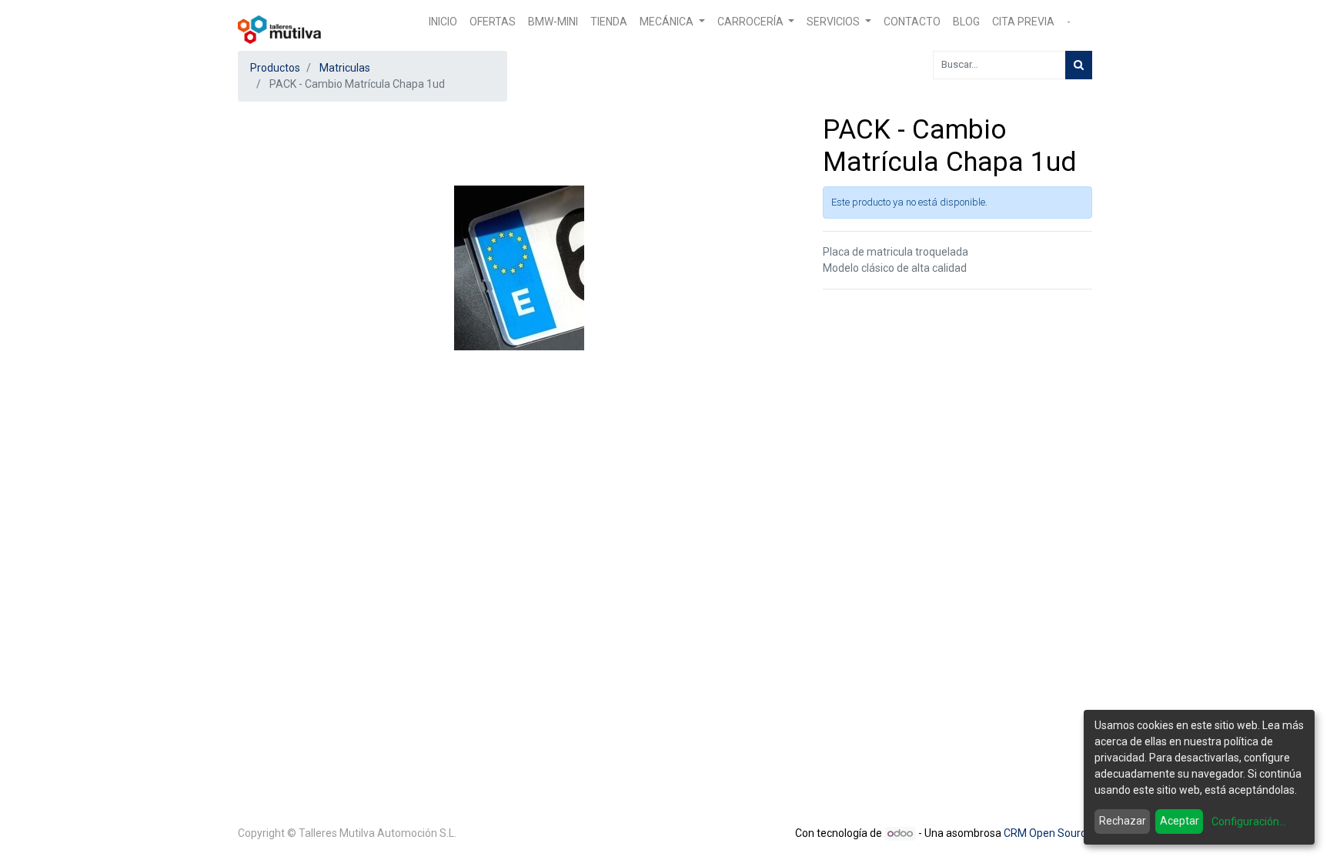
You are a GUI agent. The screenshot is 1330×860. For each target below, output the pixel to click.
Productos (275, 68)
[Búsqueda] (1078, 65)
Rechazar (1122, 821)
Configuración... (1248, 821)
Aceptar (1179, 821)
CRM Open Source (1048, 833)
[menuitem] (443, 22)
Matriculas (344, 68)
